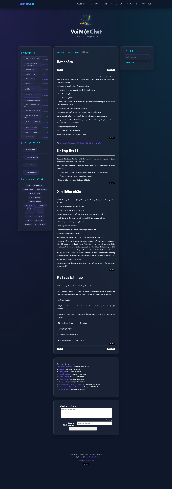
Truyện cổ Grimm (31, 164)
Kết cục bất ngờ (64, 379)
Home (80, 460)
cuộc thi (29, 220)
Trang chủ (60, 52)
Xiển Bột (108, 4)
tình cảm (40, 213)
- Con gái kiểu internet (29, 89)
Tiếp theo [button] (111, 69)
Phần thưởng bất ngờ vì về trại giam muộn (72, 384)
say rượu (29, 216)
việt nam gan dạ (28, 189)
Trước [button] (60, 69)
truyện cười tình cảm (35, 201)
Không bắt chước (64, 389)
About (85, 460)
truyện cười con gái (29, 205)
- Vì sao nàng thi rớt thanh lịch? (30, 64)
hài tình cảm (39, 216)
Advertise (91, 460)
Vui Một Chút (86, 31)
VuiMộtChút (26, 3)
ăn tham (42, 224)
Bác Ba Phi (120, 4)
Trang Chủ (81, 4)
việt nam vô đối (38, 185)
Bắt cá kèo (62, 369)
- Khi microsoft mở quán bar (31, 105)
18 (35, 224)
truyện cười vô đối (35, 193)
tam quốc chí (30, 213)
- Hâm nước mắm (31, 127)
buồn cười (28, 224)
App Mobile (146, 4)
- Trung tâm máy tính (32, 100)
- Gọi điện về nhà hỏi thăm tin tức (32, 95)
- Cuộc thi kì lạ (30, 74)
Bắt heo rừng (63, 371)
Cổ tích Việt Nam (30, 149)
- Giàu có (28, 83)
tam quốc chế (38, 209)
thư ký (29, 209)
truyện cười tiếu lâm (35, 197)
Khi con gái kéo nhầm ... (65, 366)
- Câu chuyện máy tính (31, 116)
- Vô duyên (29, 79)
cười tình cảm (39, 220)
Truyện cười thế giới (73, 52)
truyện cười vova (41, 189)
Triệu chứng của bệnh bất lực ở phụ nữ (71, 387)
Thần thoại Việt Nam (32, 157)
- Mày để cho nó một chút (32, 122)
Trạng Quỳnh (95, 4)
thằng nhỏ (42, 205)
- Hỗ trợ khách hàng (32, 111)
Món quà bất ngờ (64, 382)
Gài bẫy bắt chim (63, 377)
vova (28, 185)
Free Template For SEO (93, 457)
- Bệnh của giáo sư (32, 59)
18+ (137, 4)
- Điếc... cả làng (31, 132)
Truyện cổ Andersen (31, 172)
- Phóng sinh (30, 137)
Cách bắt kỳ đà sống (64, 374)
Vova (130, 4)
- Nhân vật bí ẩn (31, 69)
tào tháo (82, 143)
